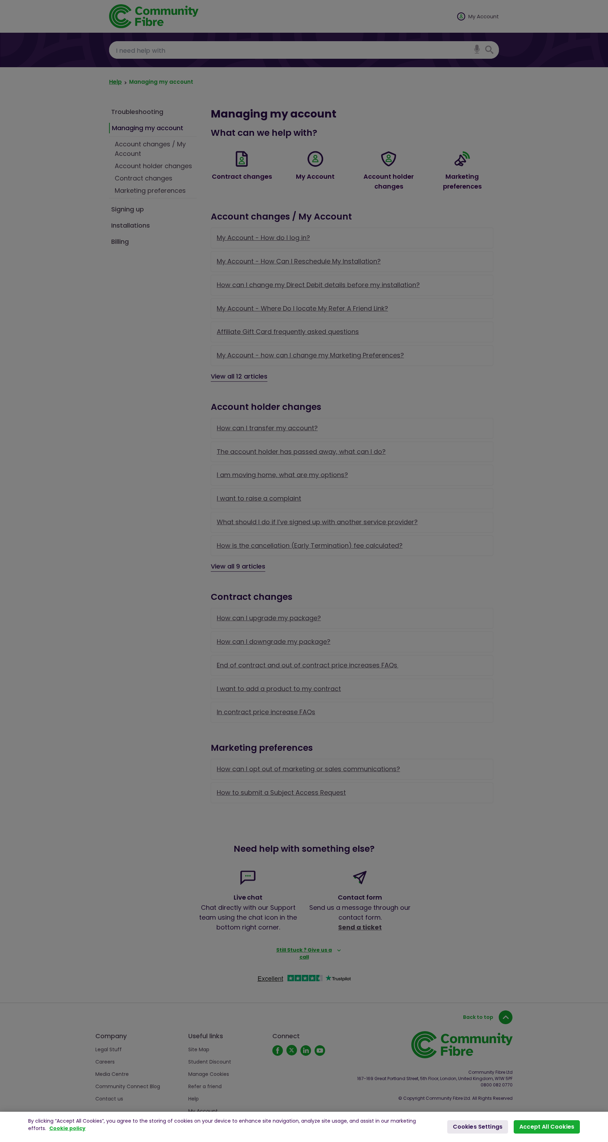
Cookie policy (67, 1128)
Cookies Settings (478, 1127)
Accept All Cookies (546, 1127)
